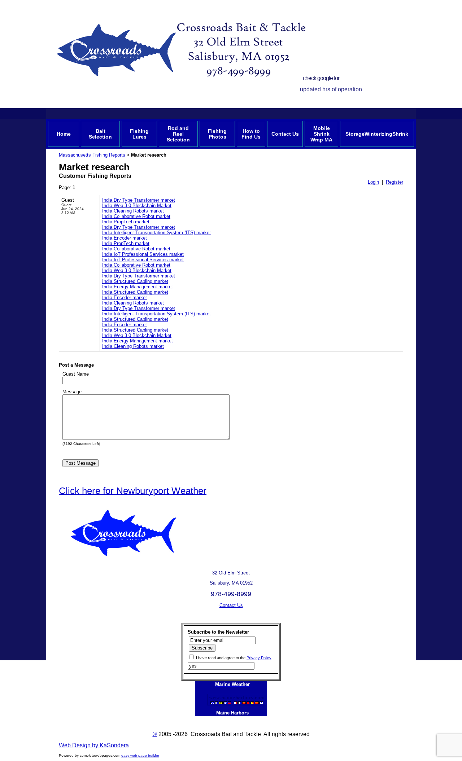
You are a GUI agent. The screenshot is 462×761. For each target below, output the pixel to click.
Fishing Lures (139, 134)
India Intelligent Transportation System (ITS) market (156, 232)
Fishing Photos (217, 134)
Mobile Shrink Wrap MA (321, 134)
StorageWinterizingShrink (376, 134)
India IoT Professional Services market (143, 254)
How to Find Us (251, 134)
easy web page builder (140, 755)
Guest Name (75, 374)
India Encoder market (124, 238)
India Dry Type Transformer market (138, 200)
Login (373, 182)
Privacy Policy (259, 658)
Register (394, 182)
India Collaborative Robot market (136, 216)
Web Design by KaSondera (94, 745)
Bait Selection (100, 134)
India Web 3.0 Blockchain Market (136, 205)
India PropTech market (125, 221)
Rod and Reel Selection (178, 134)
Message (72, 391)
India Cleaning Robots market (133, 211)
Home (64, 134)
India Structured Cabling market (135, 281)
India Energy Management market (137, 286)
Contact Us (285, 134)
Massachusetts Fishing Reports (92, 155)
